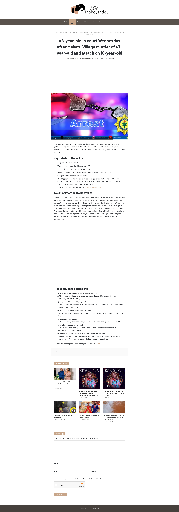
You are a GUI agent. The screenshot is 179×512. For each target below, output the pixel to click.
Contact (86, 22)
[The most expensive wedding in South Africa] (89, 407)
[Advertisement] (89, 75)
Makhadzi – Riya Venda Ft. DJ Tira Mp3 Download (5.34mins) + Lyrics (113, 393)
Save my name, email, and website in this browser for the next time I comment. (82, 479)
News (72, 22)
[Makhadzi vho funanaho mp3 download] (65, 407)
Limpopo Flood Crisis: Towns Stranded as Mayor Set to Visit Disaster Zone (114, 417)
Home (66, 22)
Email (56, 471)
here (98, 344)
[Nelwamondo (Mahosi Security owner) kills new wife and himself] (65, 374)
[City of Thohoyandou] (89, 9)
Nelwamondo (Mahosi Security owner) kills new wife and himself (64, 384)
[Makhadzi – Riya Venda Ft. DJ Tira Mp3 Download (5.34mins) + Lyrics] (114, 378)
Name (56, 463)
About (79, 22)
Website (93, 471)
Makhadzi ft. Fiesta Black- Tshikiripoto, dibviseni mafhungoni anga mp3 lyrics (88, 393)
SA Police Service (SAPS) (93, 187)
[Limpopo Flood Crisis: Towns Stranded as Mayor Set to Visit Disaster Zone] (114, 407)
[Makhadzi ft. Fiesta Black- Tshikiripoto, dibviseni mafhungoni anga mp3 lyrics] (89, 378)
